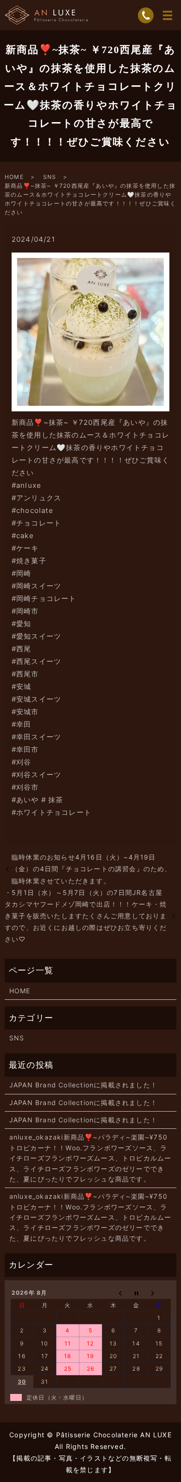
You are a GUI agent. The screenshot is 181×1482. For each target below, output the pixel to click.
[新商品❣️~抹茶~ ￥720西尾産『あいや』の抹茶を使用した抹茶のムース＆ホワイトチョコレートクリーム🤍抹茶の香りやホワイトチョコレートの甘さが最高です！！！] (90, 331)
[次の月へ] (159, 1293)
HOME (14, 176)
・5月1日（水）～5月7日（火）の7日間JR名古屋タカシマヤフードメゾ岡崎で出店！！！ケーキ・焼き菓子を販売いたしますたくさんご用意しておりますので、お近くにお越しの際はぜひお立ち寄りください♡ (86, 915)
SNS (50, 176)
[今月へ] (136, 1293)
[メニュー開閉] (167, 15)
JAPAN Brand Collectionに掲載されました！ (83, 1085)
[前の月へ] (113, 1293)
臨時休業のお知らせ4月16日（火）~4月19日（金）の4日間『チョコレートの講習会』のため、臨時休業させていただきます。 (92, 868)
